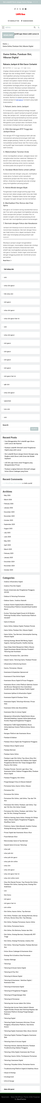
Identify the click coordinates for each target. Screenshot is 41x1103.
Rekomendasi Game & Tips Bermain (16, 841)
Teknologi (7, 964)
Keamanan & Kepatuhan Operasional (16, 672)
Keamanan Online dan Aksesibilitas (15, 708)
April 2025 (7, 545)
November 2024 (9, 566)
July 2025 (7, 533)
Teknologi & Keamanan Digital (14, 987)
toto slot (7, 409)
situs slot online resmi (11, 878)
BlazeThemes (21, 1099)
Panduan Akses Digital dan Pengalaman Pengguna (20, 742)
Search (5, 425)
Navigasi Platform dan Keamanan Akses (17, 733)
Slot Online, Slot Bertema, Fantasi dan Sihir (18, 930)
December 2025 (9, 512)
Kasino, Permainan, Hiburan (13, 668)
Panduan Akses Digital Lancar (14, 746)
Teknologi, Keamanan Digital (13, 1060)
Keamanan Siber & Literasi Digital (15, 712)
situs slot (7, 866)
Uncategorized (9, 1077)
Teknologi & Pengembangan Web (15, 995)
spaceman (7, 401)
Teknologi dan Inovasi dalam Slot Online (17, 1003)
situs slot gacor (9, 286)
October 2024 (8, 570)
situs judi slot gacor (10, 857)
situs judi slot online (11, 861)
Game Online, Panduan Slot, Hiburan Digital (18, 630)
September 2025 (9, 524)
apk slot (6, 384)
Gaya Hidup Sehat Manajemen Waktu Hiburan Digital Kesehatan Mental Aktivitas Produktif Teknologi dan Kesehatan (19, 649)
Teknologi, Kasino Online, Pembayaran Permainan (20, 1056)
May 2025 (7, 541)
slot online (7, 907)
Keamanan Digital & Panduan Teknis (16, 697)
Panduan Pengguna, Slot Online (14, 778)
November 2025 (9, 516)
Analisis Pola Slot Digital (12, 586)
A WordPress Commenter (13, 483)
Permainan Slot (9, 790)
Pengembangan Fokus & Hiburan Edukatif (17, 782)
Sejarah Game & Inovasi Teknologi (15, 845)
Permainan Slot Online (11, 794)
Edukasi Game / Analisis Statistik (15, 600)
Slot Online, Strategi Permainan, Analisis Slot (19, 941)
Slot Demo (7, 895)
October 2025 (8, 520)
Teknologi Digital (9, 1018)
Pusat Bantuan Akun (10, 837)
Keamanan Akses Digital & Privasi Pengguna (18, 680)
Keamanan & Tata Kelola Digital (14, 676)
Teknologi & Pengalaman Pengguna (15, 991)
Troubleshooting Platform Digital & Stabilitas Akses (21, 1069)
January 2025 (8, 557)
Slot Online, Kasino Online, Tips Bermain (17, 911)
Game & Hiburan (9, 622)
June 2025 (7, 537)
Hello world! (28, 483)
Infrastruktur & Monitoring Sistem (15, 664)
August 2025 (8, 528)
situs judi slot (8, 853)
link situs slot (8, 294)
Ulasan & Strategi (10, 1073)
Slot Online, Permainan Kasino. (14, 926)
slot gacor (19, 100)
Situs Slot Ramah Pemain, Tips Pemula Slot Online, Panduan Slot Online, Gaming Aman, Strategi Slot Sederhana (21, 884)
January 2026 (8, 508)
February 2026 (8, 504)
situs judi (7, 849)
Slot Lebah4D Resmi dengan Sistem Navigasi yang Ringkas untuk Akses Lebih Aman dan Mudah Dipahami (21, 456)
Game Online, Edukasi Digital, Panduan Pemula (19, 626)
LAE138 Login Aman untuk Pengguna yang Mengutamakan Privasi (19, 2)
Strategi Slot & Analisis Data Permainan (17, 955)
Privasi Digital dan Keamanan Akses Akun (18, 832)
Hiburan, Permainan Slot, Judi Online (16, 656)
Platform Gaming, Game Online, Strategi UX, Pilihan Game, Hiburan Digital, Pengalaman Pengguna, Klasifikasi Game (21, 820)
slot (5, 277)
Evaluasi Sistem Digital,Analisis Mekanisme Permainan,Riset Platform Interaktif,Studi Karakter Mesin (20, 607)
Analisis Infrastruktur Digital (13, 582)
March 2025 (8, 549)
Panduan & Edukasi (10, 737)
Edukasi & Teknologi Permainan (14, 596)
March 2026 (8, 500)
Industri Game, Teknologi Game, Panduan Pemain (20, 660)
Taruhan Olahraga (10, 960)
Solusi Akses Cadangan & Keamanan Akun (18, 951)
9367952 (8, 68)
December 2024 (9, 562)
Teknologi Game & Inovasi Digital (15, 1041)
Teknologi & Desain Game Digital (15, 968)
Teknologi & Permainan (11, 999)
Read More (6, 260)
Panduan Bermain (10, 750)
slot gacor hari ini (10, 376)
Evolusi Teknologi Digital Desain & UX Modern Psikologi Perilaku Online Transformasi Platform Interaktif (20, 615)
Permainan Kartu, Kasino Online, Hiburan (17, 786)
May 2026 (7, 495)
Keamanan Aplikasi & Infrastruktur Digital (17, 693)
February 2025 (8, 553)
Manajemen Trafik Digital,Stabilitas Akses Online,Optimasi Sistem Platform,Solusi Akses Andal (19, 727)
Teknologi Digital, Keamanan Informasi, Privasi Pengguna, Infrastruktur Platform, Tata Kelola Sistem (19, 1024)
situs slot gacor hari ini (11, 318)
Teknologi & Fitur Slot (11, 972)
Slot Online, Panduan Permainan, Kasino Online (19, 922)
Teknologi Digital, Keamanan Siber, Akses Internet (20, 1031)
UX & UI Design (9, 1081)
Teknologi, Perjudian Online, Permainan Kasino (19, 1064)
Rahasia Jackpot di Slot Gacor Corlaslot (20, 64)
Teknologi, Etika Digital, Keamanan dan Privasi (19, 1052)
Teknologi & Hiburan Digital (13, 976)
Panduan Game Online (11, 754)
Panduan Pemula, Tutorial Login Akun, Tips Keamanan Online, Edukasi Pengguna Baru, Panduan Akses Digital (21, 771)
